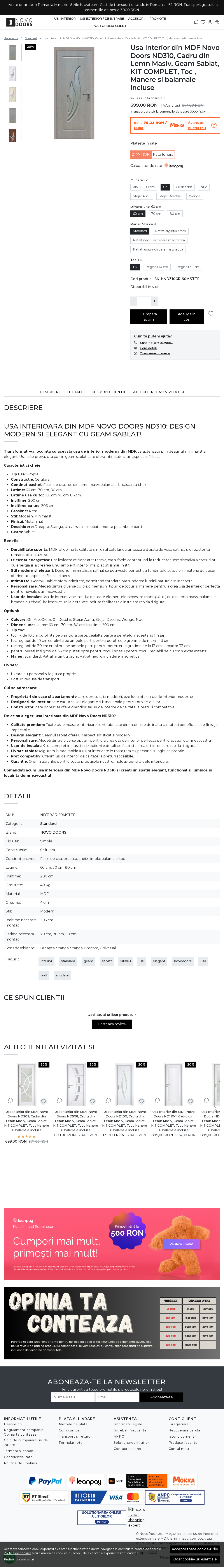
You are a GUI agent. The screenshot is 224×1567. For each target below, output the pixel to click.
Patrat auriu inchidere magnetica (158, 249)
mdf (44, 975)
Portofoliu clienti (110, 26)
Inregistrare (179, 1424)
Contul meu (179, 1449)
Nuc (204, 187)
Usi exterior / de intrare (102, 19)
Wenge (194, 196)
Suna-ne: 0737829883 (156, 342)
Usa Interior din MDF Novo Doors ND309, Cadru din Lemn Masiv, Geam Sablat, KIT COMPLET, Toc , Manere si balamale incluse (26, 1121)
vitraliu (126, 961)
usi (142, 961)
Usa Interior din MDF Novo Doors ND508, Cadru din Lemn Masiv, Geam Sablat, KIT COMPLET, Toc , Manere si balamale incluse (75, 1121)
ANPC (119, 1436)
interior (46, 961)
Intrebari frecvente (130, 1430)
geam (88, 961)
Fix (135, 267)
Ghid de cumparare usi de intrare (26, 1442)
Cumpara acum (149, 316)
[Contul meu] (210, 22)
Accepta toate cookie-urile (195, 1549)
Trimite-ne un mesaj (155, 353)
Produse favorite (183, 1443)
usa (203, 961)
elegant (159, 961)
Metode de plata (73, 1424)
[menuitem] (12, 52)
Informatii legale (128, 1424)
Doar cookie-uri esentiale (195, 1559)
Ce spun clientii (108, 392)
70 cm (156, 214)
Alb (135, 187)
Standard (31, 38)
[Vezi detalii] (10, 1101)
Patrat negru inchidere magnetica (159, 240)
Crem (150, 187)
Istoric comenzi (182, 1436)
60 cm (138, 214)
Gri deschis (184, 187)
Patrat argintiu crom (170, 231)
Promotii (157, 19)
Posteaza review (112, 1024)
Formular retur (71, 1443)
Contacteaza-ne (127, 1449)
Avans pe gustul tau (197, 125)
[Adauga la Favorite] (212, 313)
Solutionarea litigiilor (131, 1443)
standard (68, 961)
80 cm (175, 214)
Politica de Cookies (20, 1463)
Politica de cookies (17, 1553)
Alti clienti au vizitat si (158, 392)
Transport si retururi (76, 1436)
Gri (165, 187)
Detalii (76, 392)
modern (62, 975)
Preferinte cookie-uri (19, 1559)
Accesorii (136, 19)
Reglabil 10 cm (156, 267)
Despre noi (13, 1424)
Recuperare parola (184, 1430)
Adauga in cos (187, 316)
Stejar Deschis (169, 196)
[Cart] (217, 22)
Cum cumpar (70, 1430)
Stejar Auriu (141, 196)
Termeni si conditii (19, 1451)
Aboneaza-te (161, 1397)
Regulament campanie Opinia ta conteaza (24, 1432)
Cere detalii (148, 348)
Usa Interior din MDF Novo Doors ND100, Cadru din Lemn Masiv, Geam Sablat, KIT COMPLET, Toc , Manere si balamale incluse (124, 1121)
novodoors (183, 961)
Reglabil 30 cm (188, 267)
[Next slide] (12, 137)
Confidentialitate (18, 1457)
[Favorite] (203, 22)
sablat (107, 961)
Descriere (50, 392)
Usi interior (65, 19)
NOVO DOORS (53, 832)
